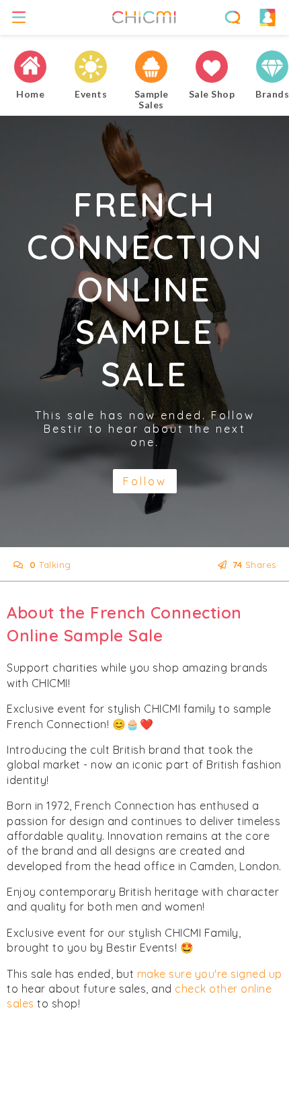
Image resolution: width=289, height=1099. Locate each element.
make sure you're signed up (209, 974)
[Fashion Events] (90, 67)
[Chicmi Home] (30, 67)
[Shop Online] (211, 67)
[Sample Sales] (151, 67)
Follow (145, 481)
